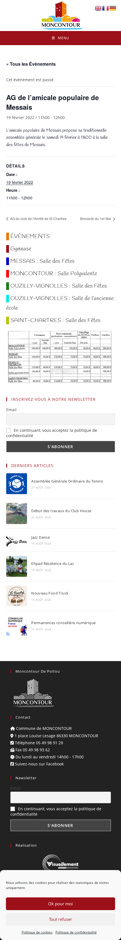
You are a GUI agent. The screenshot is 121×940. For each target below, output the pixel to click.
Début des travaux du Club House (61, 510)
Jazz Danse (40, 537)
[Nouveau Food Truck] (16, 595)
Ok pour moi (60, 903)
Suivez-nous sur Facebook (39, 764)
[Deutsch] (113, 7)
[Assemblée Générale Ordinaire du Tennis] (16, 483)
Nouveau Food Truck (49, 593)
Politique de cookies (37, 932)
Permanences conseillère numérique (63, 622)
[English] (98, 7)
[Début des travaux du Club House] (16, 513)
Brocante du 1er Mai (96, 218)
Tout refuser (60, 919)
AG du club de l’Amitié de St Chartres (37, 218)
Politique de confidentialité (76, 932)
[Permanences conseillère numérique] (16, 625)
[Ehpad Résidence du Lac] (16, 566)
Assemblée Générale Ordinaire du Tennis (67, 481)
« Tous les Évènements (31, 64)
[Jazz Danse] (16, 540)
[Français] (105, 7)
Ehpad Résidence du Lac (52, 563)
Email (11, 409)
